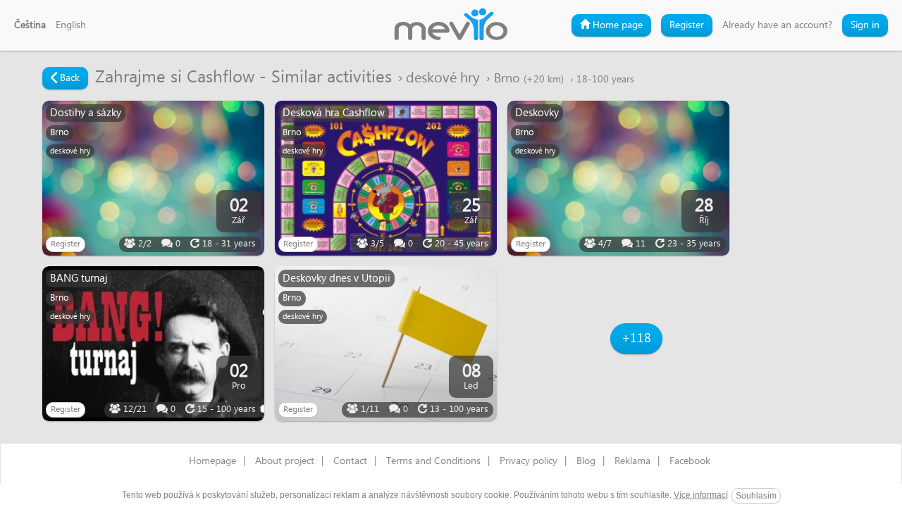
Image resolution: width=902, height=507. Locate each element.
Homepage (212, 461)
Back (68, 78)
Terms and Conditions (433, 461)
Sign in (865, 25)
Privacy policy (528, 461)
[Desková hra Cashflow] (386, 178)
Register (686, 25)
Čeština (30, 25)
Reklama (632, 461)
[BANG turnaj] (153, 343)
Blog (585, 461)
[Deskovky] (618, 178)
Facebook (689, 461)
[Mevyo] (451, 25)
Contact (350, 461)
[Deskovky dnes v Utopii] (386, 343)
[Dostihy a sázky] (153, 178)
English (71, 25)
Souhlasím (756, 496)
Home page (616, 25)
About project (284, 461)
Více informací (701, 495)
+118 (636, 338)
